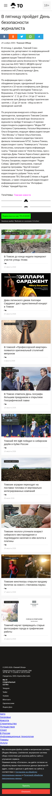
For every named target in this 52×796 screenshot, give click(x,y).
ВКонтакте (7, 700)
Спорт (3, 730)
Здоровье (5, 717)
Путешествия (7, 727)
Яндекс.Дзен (7, 707)
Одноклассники (8, 703)
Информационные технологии (17, 736)
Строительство (8, 723)
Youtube (6, 696)
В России (5, 733)
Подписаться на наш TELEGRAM (16, 216)
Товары (4, 739)
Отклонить (26, 792)
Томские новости (22, 195)
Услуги (3, 743)
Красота (4, 720)
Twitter (5, 692)
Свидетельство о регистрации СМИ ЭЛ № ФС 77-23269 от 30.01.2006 (17, 671)
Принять (26, 786)
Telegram (6, 688)
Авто (2, 714)
